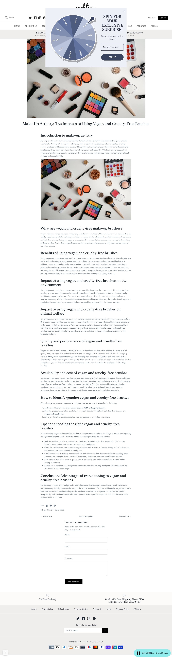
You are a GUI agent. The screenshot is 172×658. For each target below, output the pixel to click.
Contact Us (97, 609)
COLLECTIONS (31, 26)
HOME (17, 26)
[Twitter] (30, 17)
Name (67, 534)
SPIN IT (112, 57)
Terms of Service (81, 609)
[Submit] (105, 630)
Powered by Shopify (96, 642)
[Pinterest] (44, 17)
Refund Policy (63, 609)
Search (34, 609)
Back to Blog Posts (86, 516)
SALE (130, 26)
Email (67, 546)
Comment (68, 558)
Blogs (109, 609)
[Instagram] (39, 17)
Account (150, 18)
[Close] (124, 11)
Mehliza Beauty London (81, 642)
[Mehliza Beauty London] (86, 8)
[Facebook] (35, 17)
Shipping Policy (122, 609)
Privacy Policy (47, 609)
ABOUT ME (141, 26)
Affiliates (154, 26)
